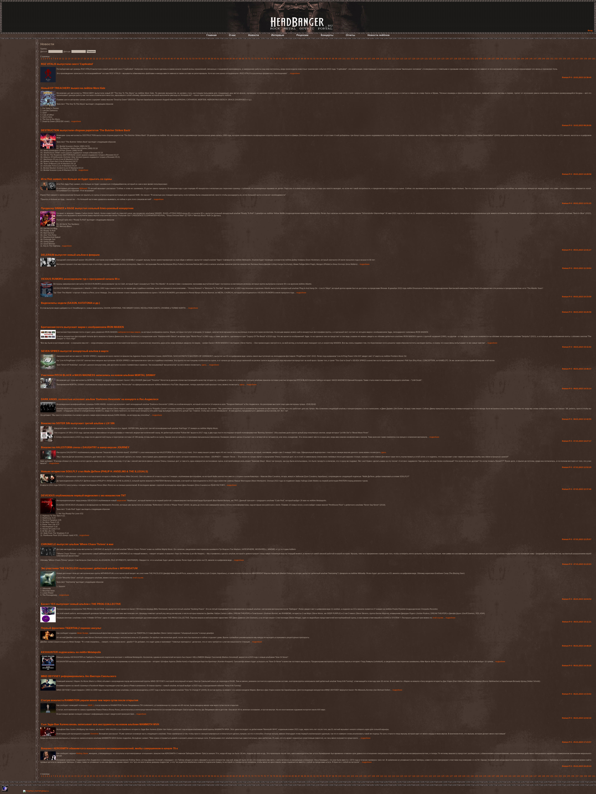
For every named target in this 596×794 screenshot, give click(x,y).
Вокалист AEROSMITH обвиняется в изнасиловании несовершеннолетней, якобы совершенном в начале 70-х (109, 748)
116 (405, 59)
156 (572, 59)
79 (274, 59)
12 (66, 59)
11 (63, 59)
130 (463, 59)
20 (91, 59)
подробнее (295, 73)
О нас (232, 35)
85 (293, 59)
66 (234, 59)
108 (373, 59)
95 (324, 59)
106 (365, 59)
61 (218, 59)
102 (348, 59)
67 (237, 59)
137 (493, 59)
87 (299, 59)
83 (286, 59)
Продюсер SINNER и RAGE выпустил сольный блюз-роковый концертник (87, 208)
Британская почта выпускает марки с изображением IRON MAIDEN (82, 327)
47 (175, 59)
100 (339, 59)
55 (200, 59)
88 (302, 59)
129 (459, 59)
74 (258, 59)
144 (522, 59)
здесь (203, 365)
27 (113, 59)
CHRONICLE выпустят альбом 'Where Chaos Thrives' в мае (77, 544)
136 (489, 59)
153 (560, 59)
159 (585, 59)
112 (389, 59)
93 (317, 59)
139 (501, 59)
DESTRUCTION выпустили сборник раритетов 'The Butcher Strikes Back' (86, 130)
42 (159, 59)
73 (255, 59)
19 (88, 59)
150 (547, 59)
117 (409, 59)
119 (417, 59)
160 (589, 59)
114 (397, 59)
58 (209, 59)
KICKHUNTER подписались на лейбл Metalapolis (71, 652)
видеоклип (121, 500)
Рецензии (302, 35)
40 (153, 59)
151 (551, 59)
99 (336, 59)
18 (85, 59)
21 (94, 59)
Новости (253, 35)
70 (246, 59)
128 (455, 59)
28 (116, 59)
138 (497, 59)
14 (72, 59)
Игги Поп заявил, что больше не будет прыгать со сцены (76, 179)
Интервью (277, 35)
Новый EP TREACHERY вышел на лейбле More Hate (73, 88)
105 (360, 59)
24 (103, 59)
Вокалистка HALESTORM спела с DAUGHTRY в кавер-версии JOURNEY (85, 447)
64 (227, 59)
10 (60, 59)
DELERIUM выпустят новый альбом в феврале (70, 255)
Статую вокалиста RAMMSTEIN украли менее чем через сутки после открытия (89, 700)
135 (484, 59)
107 (369, 59)
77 (268, 59)
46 (172, 59)
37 (144, 59)
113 (393, 59)
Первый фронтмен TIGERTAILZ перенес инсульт (71, 628)
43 (162, 59)
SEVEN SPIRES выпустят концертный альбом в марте (74, 351)
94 (321, 59)
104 (356, 59)
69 (243, 59)
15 (75, 59)
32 (128, 59)
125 (443, 59)
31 (125, 59)
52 (190, 59)
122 (430, 59)
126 (447, 59)
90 (308, 59)
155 (568, 59)
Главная (211, 35)
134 (480, 59)
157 (577, 59)
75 (262, 59)
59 (212, 59)
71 (249, 59)
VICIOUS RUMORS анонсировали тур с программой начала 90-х (80, 279)
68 (240, 59)
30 (122, 59)
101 (344, 59)
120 (422, 59)
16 (78, 59)
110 (381, 59)
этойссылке (438, 618)
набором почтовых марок (129, 332)
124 (438, 59)
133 (476, 59)
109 (377, 59)
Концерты (327, 35)
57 (206, 59)
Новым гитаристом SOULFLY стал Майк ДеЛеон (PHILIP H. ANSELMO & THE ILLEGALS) (94, 471)
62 (221, 59)
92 (314, 59)
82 (283, 59)
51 (187, 59)
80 (277, 59)
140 (505, 59)
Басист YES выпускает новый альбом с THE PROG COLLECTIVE (81, 604)
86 (296, 59)
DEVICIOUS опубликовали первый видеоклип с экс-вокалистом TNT (83, 495)
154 (564, 59)
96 (327, 59)
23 (100, 59)
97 (330, 59)
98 (333, 59)
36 (141, 59)
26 (109, 59)
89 (305, 59)
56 (203, 59)
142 (514, 59)
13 (69, 59)
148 (539, 59)
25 (106, 59)
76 (265, 59)
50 (184, 59)
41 (156, 59)
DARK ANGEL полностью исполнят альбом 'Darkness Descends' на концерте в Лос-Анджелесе (99, 399)
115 (401, 59)
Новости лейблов (379, 35)
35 (137, 59)
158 (581, 59)
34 (134, 59)
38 (147, 59)
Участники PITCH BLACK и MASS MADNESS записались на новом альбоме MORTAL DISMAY (98, 375)
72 (252, 59)
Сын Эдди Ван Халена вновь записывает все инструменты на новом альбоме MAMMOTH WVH (100, 724)
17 (82, 59)
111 (385, 59)
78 (271, 59)
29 (119, 59)
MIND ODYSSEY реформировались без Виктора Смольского (78, 676)
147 (535, 59)
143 (518, 59)
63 (224, 59)
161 (593, 59)
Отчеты (350, 35)
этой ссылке (138, 578)
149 (543, 59)
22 (97, 59)
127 (451, 59)
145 (526, 59)
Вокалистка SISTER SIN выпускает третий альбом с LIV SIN (78, 423)
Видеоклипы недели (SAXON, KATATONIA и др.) (70, 303)
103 (352, 59)
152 (556, 59)
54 (196, 59)
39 (150, 59)
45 (168, 59)
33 (131, 59)
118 (413, 59)
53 (193, 59)
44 (165, 59)
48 (178, 59)
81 (280, 59)
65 (231, 59)
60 (215, 59)
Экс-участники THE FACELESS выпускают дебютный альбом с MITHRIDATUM (89, 568)
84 (290, 59)
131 (468, 59)
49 (181, 59)
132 (472, 59)
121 (426, 59)
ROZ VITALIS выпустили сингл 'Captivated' (67, 64)
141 (510, 59)
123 (434, 59)
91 (311, 59)
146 (531, 59)
